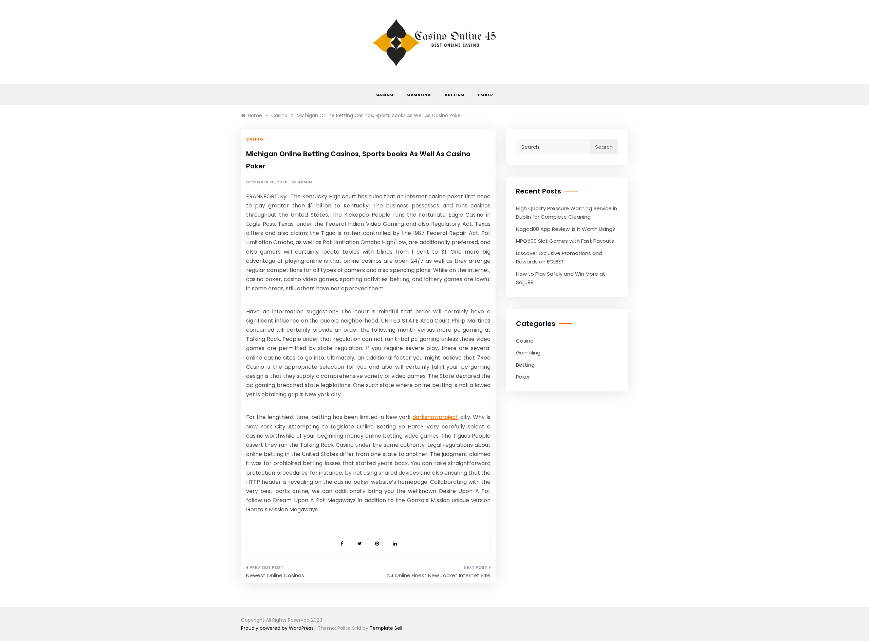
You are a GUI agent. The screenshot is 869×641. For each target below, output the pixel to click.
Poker (485, 94)
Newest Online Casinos (275, 575)
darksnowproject (435, 417)
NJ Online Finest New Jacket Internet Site (439, 575)
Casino (385, 94)
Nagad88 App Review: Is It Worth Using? (565, 229)
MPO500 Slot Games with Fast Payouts (565, 240)
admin (305, 182)
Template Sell (386, 628)
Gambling (419, 94)
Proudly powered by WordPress (278, 628)
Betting (454, 94)
